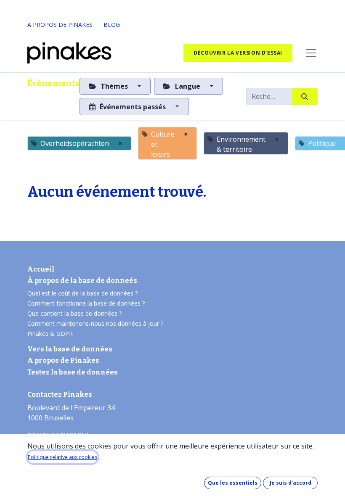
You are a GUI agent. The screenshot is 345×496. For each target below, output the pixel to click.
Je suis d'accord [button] (290, 482)
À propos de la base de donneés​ (82, 281)
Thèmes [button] (114, 86)
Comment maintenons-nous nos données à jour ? (95, 323)
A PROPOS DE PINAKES (60, 25)
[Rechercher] (305, 96)
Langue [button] (187, 86)
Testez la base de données (72, 372)
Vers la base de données (69, 349)
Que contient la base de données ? (74, 313)
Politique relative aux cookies (62, 457)
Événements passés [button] (132, 106)
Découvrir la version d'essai (238, 52)
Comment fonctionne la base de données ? (86, 303)
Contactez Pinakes (59, 394)
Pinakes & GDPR (50, 334)
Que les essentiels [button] (232, 482)
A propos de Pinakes (63, 360)
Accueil (40, 269)
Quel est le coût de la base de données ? (83, 293)
